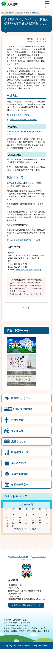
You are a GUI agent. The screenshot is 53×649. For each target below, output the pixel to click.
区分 (27, 12)
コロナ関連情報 (19, 473)
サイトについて (39, 556)
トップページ (7, 12)
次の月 (35, 529)
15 (47, 517)
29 (46, 523)
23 (6, 523)
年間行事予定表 (19, 484)
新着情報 (36, 12)
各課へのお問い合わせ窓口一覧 (27, 605)
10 (13, 517)
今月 (26, 529)
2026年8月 (26, 504)
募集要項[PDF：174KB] (20, 115)
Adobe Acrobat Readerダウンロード (26, 294)
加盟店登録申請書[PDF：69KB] (23, 119)
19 (26, 520)
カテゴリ (19, 12)
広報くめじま (18, 441)
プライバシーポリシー (18, 556)
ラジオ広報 (17, 430)
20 (33, 520)
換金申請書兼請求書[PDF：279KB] (25, 240)
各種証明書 (17, 419)
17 (13, 520)
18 (20, 520)
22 (47, 520)
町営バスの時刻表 (23, 409)
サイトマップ (28, 559)
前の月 (17, 529)
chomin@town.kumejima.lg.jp (28, 269)
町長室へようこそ (21, 398)
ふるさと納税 (18, 462)
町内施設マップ (19, 452)
